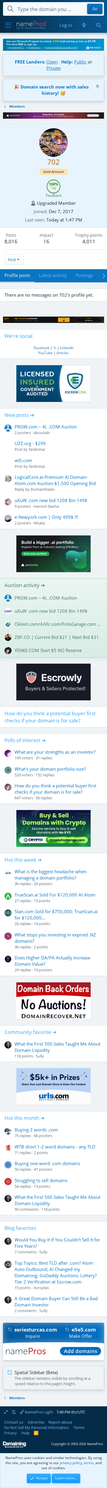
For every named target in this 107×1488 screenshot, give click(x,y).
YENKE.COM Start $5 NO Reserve (48, 650)
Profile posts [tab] (17, 275)
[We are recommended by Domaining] (14, 1446)
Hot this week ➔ (23, 859)
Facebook (41, 347)
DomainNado (42, 489)
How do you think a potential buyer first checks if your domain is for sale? (50, 717)
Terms (78, 1427)
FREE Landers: (30, 62)
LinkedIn (67, 347)
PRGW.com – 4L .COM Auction (46, 427)
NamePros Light (38, 1412)
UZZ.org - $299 (30, 443)
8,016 (11, 241)
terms (89, 1462)
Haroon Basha (46, 506)
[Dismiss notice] (96, 87)
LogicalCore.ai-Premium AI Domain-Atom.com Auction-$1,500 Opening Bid (55, 480)
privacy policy (71, 1462)
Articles (62, 352)
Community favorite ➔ (30, 1032)
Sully (40, 1056)
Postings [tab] (84, 275)
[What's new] (83, 25)
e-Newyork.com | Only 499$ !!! (46, 517)
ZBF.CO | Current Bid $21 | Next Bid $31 (57, 637)
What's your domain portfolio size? (50, 769)
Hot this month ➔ (24, 1117)
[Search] (98, 25)
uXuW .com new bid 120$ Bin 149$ (51, 500)
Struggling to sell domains (41, 1180)
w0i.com (23, 460)
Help (25, 1433)
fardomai (37, 449)
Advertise (36, 1422)
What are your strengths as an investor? (55, 752)
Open (52, 62)
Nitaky (39, 523)
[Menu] (8, 25)
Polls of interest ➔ (25, 740)
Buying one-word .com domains (47, 1163)
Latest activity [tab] (53, 275)
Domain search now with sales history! (55, 90)
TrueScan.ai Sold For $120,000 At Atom (55, 895)
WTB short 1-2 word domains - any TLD (55, 1147)
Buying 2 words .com (36, 1130)
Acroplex (41, 1287)
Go (94, 9)
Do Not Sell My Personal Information (36, 1427)
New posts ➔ (19, 414)
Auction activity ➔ (24, 585)
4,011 (88, 241)
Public (80, 62)
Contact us (13, 1422)
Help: (67, 62)
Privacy (10, 1433)
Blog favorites (20, 1227)
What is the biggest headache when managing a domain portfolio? (50, 874)
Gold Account (53, 171)
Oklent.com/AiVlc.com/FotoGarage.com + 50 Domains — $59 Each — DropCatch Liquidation (59, 624)
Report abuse (60, 1422)
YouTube (45, 352)
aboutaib (42, 432)
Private (53, 68)
